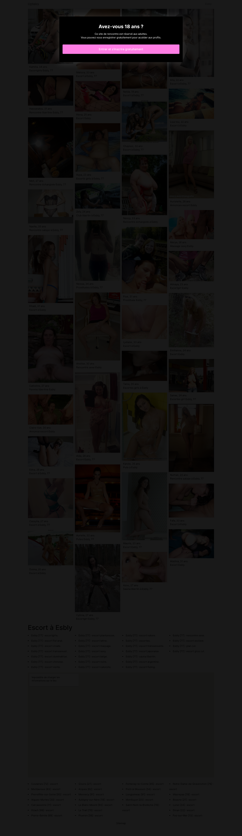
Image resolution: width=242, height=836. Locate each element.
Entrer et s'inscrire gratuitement (121, 49)
